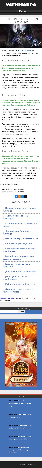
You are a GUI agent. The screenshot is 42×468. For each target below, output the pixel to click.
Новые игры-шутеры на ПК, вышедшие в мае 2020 (21, 450)
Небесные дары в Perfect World (21, 238)
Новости (13, 298)
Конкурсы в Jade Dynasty (18, 243)
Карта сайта (33, 464)
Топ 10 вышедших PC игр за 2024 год (20, 403)
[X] (25, 196)
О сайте (23, 464)
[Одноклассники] (19, 196)
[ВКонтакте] (16, 196)
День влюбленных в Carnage (20, 271)
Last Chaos (26, 51)
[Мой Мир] (22, 196)
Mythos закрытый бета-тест (20, 284)
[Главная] (21, 8)
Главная (4, 298)
